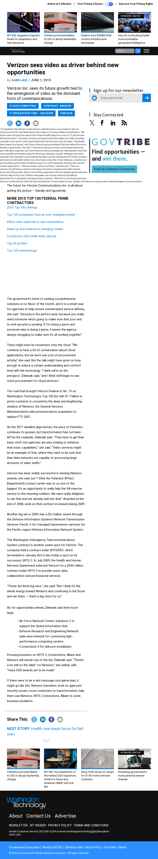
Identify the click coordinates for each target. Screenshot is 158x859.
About (15, 816)
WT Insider (38, 825)
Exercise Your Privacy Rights (136, 3)
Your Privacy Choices (90, 3)
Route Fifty (93, 847)
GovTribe (110, 847)
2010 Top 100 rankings (22, 207)
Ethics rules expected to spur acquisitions (35, 222)
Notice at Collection (59, 3)
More (122, 847)
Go (138, 51)
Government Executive (24, 847)
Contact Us (39, 816)
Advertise (65, 816)
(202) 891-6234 (47, 831)
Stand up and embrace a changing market (35, 229)
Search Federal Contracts (114, 169)
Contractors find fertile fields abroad (31, 236)
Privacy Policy (60, 825)
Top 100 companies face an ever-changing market (41, 214)
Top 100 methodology (22, 250)
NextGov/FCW (52, 847)
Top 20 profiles (17, 243)
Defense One (73, 847)
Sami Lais (19, 80)
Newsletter (18, 825)
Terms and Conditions (91, 825)
